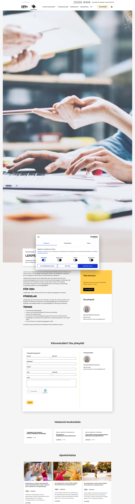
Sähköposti (30, 361)
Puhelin (29, 366)
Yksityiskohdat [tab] (67, 243)
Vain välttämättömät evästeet (47, 265)
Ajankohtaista (84, 6)
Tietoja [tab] (88, 243)
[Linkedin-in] (84, 2)
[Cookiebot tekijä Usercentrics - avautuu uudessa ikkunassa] (91, 237)
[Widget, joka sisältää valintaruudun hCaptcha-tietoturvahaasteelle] (37, 391)
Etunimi (29, 356)
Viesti (28, 377)
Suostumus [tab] (46, 243)
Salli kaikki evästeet (88, 265)
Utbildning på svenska (98, 2)
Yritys (28, 372)
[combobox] (33, 2)
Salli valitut (67, 265)
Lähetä (30, 402)
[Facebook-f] (87, 2)
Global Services (109, 2)
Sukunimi (54, 356)
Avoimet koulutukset (49, 6)
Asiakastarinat (74, 6)
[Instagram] (89, 2)
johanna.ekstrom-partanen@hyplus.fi (94, 319)
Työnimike (54, 372)
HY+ (91, 6)
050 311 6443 (86, 317)
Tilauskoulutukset (63, 6)
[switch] (60, 260)
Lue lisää (27, 503)
